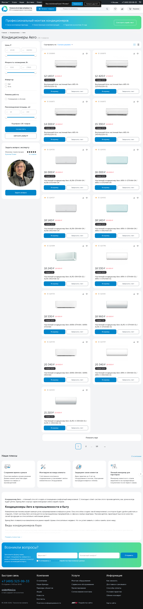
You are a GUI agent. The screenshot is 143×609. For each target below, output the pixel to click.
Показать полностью (12, 537)
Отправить (129, 555)
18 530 (100, 268)
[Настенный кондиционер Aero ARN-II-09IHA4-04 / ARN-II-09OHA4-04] (117, 208)
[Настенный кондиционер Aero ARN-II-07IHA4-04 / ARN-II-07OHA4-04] (117, 160)
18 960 (100, 316)
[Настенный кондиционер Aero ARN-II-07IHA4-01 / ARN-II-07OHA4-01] (117, 256)
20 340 (49, 364)
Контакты (41, 599)
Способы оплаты (113, 588)
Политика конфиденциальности (49, 603)
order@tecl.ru (9, 589)
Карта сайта (111, 603)
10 (97, 446)
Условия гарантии (114, 592)
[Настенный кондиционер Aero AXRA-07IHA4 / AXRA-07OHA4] (66, 305)
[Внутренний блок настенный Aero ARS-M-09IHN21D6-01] (66, 64)
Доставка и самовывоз (116, 584)
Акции (21, 2)
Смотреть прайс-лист (125, 23)
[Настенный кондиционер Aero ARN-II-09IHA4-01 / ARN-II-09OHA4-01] (117, 353)
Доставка (30, 2)
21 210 (49, 412)
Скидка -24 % (50, 224)
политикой (55, 561)
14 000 (49, 124)
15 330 (100, 124)
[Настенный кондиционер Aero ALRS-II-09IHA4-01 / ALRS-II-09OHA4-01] (66, 401)
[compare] (122, 9)
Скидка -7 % (100, 320)
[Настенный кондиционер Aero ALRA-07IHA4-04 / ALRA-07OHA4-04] (66, 160)
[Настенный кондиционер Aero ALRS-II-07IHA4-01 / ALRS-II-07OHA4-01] (117, 305)
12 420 (100, 76)
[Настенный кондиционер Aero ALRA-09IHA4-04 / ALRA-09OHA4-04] (66, 208)
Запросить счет (77, 91)
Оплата (39, 2)
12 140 (49, 76)
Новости (40, 595)
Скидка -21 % (50, 80)
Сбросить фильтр (21, 136)
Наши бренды (42, 584)
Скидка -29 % (101, 80)
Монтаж (5, 2)
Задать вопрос (21, 193)
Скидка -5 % (49, 416)
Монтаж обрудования (81, 581)
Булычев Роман (10, 154)
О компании (136, 456)
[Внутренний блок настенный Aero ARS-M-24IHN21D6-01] (117, 112)
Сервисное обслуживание (83, 584)
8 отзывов (32, 154)
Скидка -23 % (50, 176)
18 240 (49, 268)
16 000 (49, 172)
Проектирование (79, 588)
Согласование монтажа (82, 592)
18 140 (49, 220)
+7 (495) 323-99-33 (129, 2)
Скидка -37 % (101, 128)
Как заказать (111, 581)
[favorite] (116, 9)
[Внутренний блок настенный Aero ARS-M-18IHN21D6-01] (66, 112)
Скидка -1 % (49, 272)
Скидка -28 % (50, 128)
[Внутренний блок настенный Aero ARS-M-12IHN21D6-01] (117, 64)
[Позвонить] (138, 2)
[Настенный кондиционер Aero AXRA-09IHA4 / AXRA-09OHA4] (66, 353)
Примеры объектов (45, 588)
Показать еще (92, 438)
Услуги (14, 2)
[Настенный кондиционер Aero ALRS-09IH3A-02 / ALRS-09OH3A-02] (66, 256)
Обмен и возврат (113, 595)
